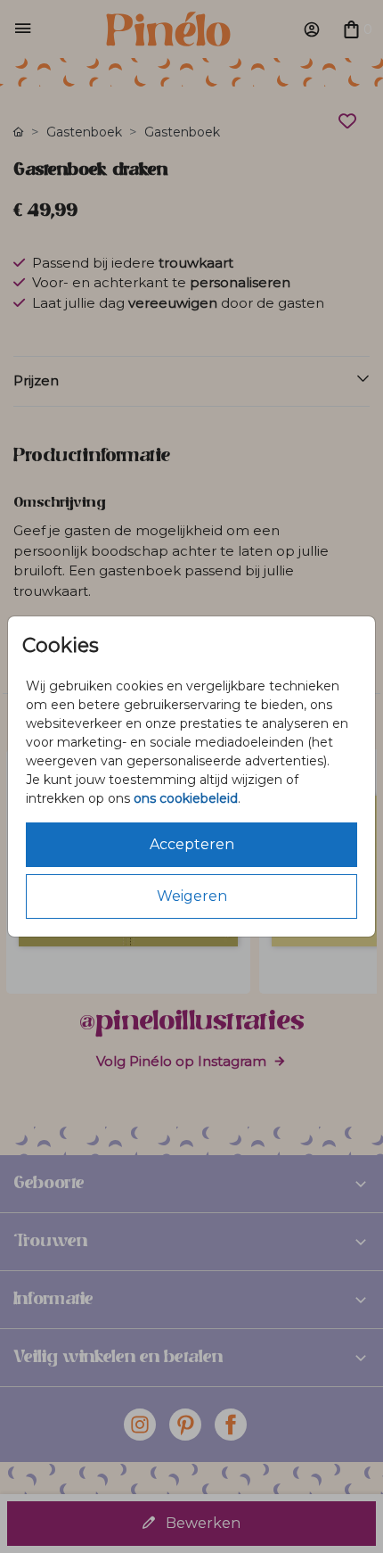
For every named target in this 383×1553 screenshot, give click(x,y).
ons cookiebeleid (186, 798)
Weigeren (192, 896)
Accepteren (192, 844)
